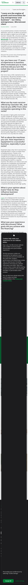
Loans (2, 198)
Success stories (5, 9)
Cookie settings (19, 581)
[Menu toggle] (27, 2)
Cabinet (18, 2)
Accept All (8, 581)
